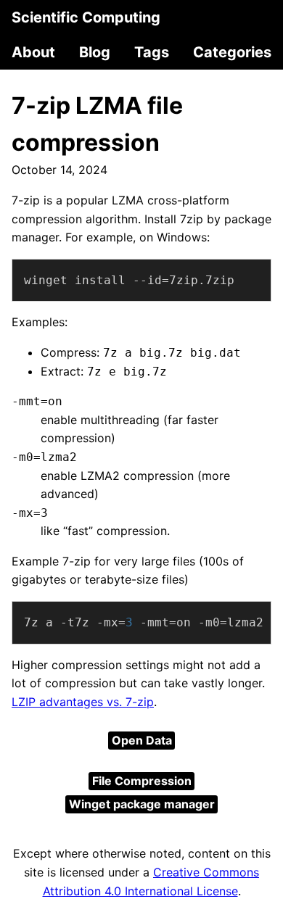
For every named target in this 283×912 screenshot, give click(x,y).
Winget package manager (142, 804)
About (33, 52)
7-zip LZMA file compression (97, 124)
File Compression (142, 781)
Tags (151, 52)
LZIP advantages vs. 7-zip (83, 702)
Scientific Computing (86, 17)
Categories (232, 52)
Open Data (142, 740)
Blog (94, 52)
